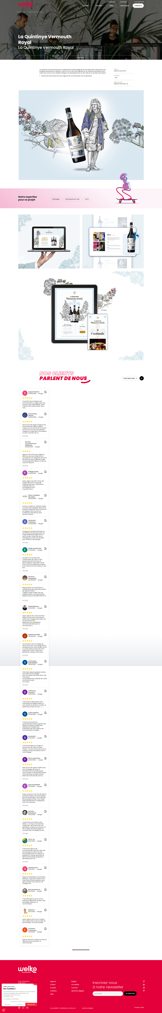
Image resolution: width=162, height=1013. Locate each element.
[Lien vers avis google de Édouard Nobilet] (25, 786)
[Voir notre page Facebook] (144, 981)
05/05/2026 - (35, 417)
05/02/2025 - (35, 498)
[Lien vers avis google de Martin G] (25, 911)
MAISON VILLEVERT (120, 84)
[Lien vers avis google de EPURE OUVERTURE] (25, 549)
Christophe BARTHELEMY (32, 662)
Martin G (31, 910)
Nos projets (125, 6)
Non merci (7, 1004)
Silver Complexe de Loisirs (34, 496)
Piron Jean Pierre (34, 758)
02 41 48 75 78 (139, 2)
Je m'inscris (130, 993)
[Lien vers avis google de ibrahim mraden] (25, 635)
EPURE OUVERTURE (34, 548)
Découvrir (81, 57)
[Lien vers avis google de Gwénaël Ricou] (25, 607)
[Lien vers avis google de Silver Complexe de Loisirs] (25, 497)
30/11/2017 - (35, 869)
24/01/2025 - (35, 580)
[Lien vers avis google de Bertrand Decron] (25, 890)
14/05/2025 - (35, 473)
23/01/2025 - (35, 636)
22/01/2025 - (35, 714)
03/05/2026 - (32, 447)
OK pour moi (31, 1004)
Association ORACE (32, 414)
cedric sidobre (33, 712)
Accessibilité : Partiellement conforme (62, 1008)
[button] (73, 949)
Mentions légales (77, 991)
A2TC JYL (31, 839)
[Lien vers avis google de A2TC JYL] (25, 840)
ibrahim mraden (34, 634)
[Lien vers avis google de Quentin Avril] (25, 868)
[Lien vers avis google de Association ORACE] (25, 416)
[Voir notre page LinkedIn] (144, 984)
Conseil (85, 6)
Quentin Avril (33, 867)
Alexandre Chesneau (32, 521)
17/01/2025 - (35, 550)
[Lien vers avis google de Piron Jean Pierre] (25, 759)
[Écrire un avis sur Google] (142, 378)
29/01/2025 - (35, 664)
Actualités (123, 2)
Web (111, 6)
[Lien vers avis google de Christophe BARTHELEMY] (25, 663)
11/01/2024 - (35, 738)
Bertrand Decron (34, 889)
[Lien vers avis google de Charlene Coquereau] (25, 930)
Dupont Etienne (33, 392)
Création (99, 6)
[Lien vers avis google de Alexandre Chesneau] (25, 522)
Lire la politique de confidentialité (11, 999)
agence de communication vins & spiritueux (77, 76)
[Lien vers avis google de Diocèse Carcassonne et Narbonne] (23, 445)
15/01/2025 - (35, 694)
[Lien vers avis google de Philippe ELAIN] (25, 472)
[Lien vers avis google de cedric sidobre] (25, 714)
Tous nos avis (129, 378)
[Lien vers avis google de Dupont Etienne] (25, 393)
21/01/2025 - (35, 608)
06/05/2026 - (35, 393)
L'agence (112, 2)
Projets (24, 12)
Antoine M (32, 736)
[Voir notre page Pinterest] (144, 991)
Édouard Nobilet (34, 785)
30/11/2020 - (35, 814)
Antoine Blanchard (32, 812)
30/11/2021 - (35, 891)
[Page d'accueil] (27, 4)
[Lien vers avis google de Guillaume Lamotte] (25, 693)
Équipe (73, 981)
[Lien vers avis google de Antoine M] (25, 737)
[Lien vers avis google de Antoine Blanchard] (25, 813)
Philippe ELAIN (33, 471)
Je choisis (19, 1004)
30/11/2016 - (35, 786)
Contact (138, 6)
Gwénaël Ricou (33, 606)
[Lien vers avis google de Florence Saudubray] (25, 578)
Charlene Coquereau (32, 929)
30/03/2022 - (35, 760)
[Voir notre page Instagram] (144, 988)
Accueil (19, 12)
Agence (53, 981)
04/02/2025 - (35, 523)
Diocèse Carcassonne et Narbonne (31, 443)
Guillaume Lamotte (32, 691)
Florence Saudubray (32, 577)
